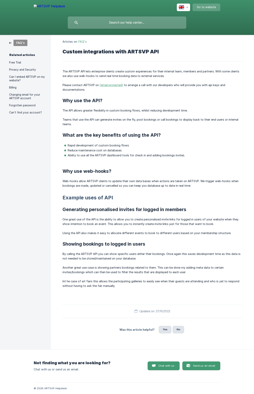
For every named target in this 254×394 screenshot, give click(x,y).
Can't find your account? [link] (25, 112)
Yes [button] (165, 329)
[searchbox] (127, 22)
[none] (49, 7)
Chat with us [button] (166, 365)
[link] (18, 42)
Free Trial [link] (15, 62)
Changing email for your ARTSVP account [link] (24, 96)
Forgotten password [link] (22, 105)
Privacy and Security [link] (22, 69)
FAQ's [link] (82, 41)
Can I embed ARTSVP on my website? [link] (27, 78)
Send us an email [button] (204, 365)
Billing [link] (12, 87)
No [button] (178, 329)
